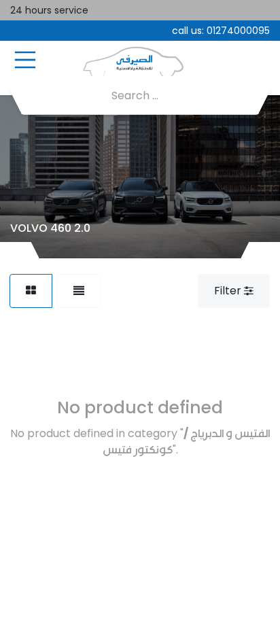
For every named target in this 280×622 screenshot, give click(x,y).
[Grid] (31, 291)
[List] (79, 291)
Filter (229, 290)
